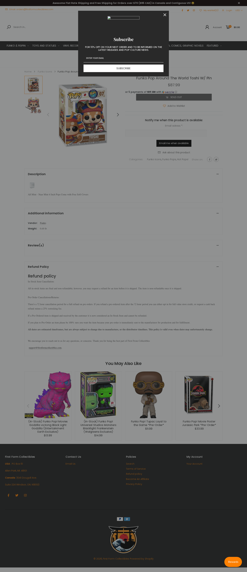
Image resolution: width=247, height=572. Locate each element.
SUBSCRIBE (123, 68)
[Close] (165, 15)
